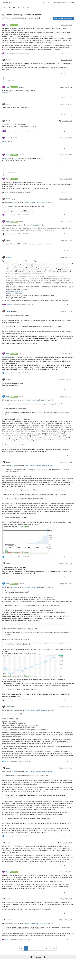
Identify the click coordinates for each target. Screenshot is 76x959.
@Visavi (22, 583)
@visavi (14, 587)
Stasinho (8, 257)
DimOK (8, 60)
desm (7, 396)
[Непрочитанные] (14, 7)
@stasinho (5, 357)
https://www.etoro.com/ (14, 294)
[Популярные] (19, 7)
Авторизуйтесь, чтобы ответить (63, 18)
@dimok (5, 141)
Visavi (8, 462)
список (50, 331)
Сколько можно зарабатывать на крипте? (39, 202)
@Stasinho (14, 311)
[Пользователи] (23, 7)
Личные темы (9, 18)
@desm (14, 465)
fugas (8, 25)
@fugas (22, 87)
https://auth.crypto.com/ (14, 292)
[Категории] (4, 7)
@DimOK (14, 137)
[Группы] (28, 7)
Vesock (8, 138)
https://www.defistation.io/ (35, 225)
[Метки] (9, 7)
